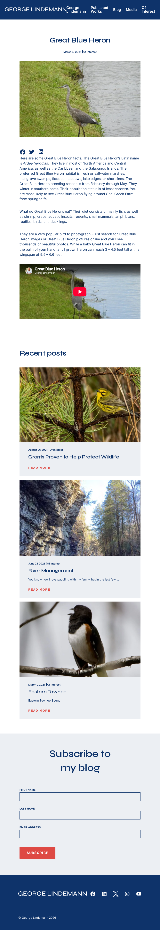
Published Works (99, 9)
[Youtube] (139, 894)
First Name (28, 789)
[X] (116, 894)
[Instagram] (127, 894)
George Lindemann (76, 9)
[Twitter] (32, 154)
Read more (39, 467)
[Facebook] (23, 152)
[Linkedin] (41, 154)
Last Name (27, 808)
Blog (117, 9)
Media (131, 9)
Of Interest (148, 9)
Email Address (30, 827)
